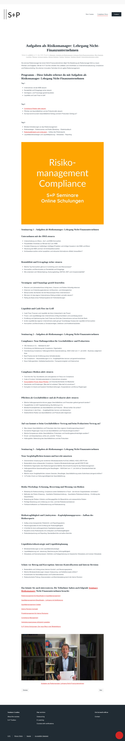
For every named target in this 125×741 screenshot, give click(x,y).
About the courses (13, 716)
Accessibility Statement (41, 736)
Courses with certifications (45, 723)
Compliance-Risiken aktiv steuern (35, 108)
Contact (116, 14)
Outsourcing (41, 716)
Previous (25, 690)
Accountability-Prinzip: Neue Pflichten (36, 382)
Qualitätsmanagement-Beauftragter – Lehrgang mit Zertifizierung (42, 600)
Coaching (29, 57)
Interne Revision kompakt (29, 609)
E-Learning (40, 720)
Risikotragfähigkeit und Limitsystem (35, 132)
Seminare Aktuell (76, 57)
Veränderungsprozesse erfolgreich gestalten (35, 622)
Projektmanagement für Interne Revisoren (34, 613)
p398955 (30, 55)
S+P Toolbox (12, 720)
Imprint (29, 736)
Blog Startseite (99, 55)
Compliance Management (29, 618)
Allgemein (52, 55)
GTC (9, 736)
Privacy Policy (18, 736)
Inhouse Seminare (53, 57)
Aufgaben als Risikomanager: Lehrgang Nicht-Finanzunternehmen (75, 55)
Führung (34, 57)
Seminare (67, 57)
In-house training (43, 57)
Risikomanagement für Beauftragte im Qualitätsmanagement (40, 596)
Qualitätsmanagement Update (31, 604)
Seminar (61, 57)
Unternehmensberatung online (90, 57)
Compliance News (102, 14)
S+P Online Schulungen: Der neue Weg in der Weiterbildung (41, 626)
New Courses (90, 14)
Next (101, 690)
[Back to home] (12, 14)
